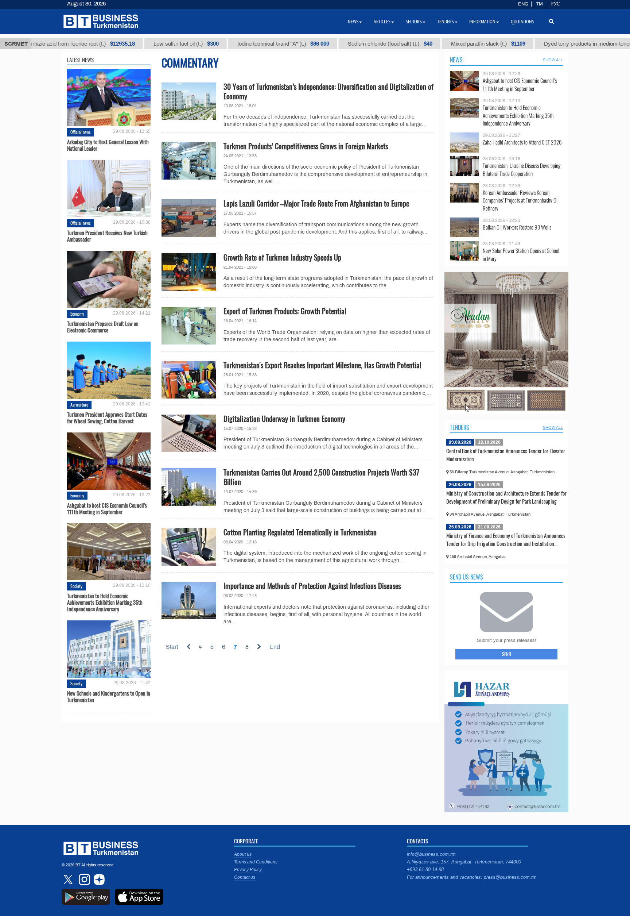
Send (506, 654)
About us (243, 854)
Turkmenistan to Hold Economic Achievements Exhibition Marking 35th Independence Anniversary (105, 602)
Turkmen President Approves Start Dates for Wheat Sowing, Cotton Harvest (107, 417)
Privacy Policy (248, 869)
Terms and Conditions (255, 862)
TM (539, 4)
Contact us (244, 877)
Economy (77, 314)
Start (172, 647)
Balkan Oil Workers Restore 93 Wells (517, 227)
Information (482, 21)
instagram (83, 879)
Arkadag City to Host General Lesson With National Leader (108, 144)
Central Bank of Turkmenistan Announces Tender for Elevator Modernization (505, 455)
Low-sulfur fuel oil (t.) (141, 44)
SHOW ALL (553, 60)
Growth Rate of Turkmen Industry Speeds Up (282, 257)
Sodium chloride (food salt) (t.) (345, 44)
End (274, 647)
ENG (523, 4)
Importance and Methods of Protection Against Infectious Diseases (312, 585)
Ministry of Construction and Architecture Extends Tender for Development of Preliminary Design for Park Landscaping (506, 497)
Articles (382, 21)
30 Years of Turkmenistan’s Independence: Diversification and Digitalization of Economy (328, 91)
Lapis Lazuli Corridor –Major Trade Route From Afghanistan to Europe (316, 203)
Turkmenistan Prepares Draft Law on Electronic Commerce (103, 326)
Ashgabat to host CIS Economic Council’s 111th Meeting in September (107, 508)
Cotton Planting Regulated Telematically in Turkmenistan (300, 532)
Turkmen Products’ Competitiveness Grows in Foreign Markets (305, 146)
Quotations (522, 21)
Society (76, 586)
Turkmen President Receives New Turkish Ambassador (107, 235)
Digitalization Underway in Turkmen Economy (284, 418)
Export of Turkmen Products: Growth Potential (284, 311)
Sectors (414, 21)
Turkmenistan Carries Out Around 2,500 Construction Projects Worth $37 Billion (321, 476)
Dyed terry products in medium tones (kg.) (561, 44)
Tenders (459, 427)
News (456, 59)
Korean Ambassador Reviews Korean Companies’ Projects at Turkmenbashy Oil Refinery (521, 200)
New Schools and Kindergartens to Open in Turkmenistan (108, 696)
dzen (98, 879)
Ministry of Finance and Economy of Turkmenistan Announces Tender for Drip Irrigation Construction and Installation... (505, 539)
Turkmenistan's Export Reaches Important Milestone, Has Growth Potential (322, 365)
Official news (80, 132)
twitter (69, 879)
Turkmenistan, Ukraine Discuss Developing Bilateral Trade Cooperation (521, 169)
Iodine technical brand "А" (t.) (239, 44)
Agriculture (79, 404)
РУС (555, 4)
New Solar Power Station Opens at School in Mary (521, 254)
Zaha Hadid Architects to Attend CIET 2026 (522, 142)
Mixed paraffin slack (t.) (444, 44)
